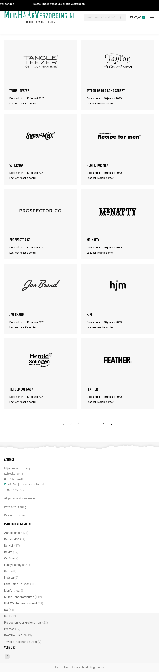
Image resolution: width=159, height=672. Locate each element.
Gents (8, 571)
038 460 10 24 (16, 490)
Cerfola (9, 558)
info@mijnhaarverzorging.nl (25, 484)
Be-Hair (9, 545)
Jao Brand (16, 314)
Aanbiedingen (13, 532)
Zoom (35, 61)
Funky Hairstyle (14, 565)
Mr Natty (93, 239)
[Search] (121, 17)
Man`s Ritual (12, 590)
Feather (92, 389)
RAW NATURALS (15, 635)
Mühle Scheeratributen (19, 597)
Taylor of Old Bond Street (106, 90)
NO (6, 609)
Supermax (16, 165)
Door (16, 98)
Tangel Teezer (19, 90)
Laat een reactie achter (22, 103)
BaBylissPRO (12, 539)
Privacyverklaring (15, 506)
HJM (89, 314)
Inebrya (9, 577)
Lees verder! (46, 61)
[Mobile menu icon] (152, 17)
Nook (7, 616)
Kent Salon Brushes (17, 584)
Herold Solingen (21, 389)
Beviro (8, 552)
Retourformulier (14, 515)
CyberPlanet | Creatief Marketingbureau (79, 667)
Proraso (9, 629)
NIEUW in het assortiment (20, 603)
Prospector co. (20, 239)
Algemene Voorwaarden (20, 498)
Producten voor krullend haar (23, 622)
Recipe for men (97, 165)
